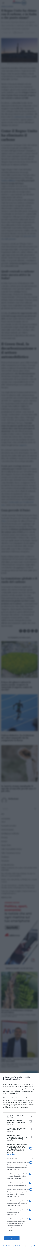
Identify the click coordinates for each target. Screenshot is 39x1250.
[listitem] (19, 1116)
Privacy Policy (32, 1246)
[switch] (30, 1121)
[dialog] (19, 1161)
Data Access (19, 1246)
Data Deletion (7, 1246)
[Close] (35, 1077)
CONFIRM (12, 1238)
